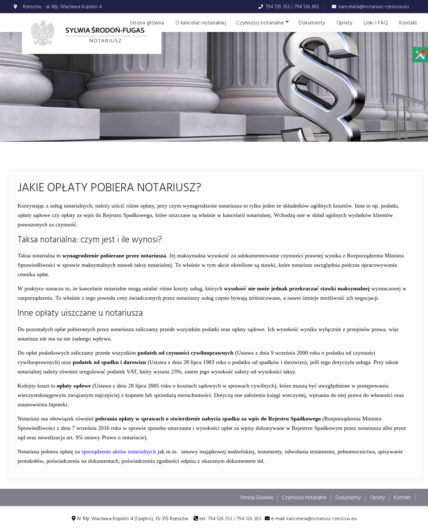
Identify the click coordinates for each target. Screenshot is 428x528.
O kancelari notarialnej (200, 23)
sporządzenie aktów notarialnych (118, 451)
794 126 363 (306, 6)
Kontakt (408, 23)
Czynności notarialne (260, 23)
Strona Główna (256, 497)
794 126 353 (277, 6)
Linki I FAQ (376, 23)
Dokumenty (312, 23)
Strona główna (147, 23)
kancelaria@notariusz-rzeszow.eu (374, 6)
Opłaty (344, 23)
